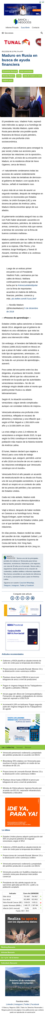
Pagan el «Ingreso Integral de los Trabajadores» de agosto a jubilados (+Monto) (22, 687)
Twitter (22, 585)
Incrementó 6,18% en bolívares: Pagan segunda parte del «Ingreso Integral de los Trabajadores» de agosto (22, 707)
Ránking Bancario (8, 947)
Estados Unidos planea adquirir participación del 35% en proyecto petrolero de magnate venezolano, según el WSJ (23, 839)
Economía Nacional (10, 71)
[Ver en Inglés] (40, 2)
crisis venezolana (26, 71)
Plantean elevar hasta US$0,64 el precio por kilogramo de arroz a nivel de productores (21, 678)
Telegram (7, 585)
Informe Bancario (8, 952)
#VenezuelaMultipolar (28, 285)
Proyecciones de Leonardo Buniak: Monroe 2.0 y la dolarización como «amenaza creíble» (23, 670)
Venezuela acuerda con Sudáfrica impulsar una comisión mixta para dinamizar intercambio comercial (22, 874)
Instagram (15, 585)
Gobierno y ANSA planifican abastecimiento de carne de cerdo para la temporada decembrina (22, 662)
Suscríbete (25, 28)
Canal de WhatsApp (26, 583)
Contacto (35, 28)
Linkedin (10, 1004)
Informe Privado (12, 28)
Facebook (30, 585)
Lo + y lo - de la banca (10, 958)
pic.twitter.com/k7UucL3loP (24, 299)
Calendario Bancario (9, 963)
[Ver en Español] (43, 2)
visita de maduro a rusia (32, 76)
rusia (19, 76)
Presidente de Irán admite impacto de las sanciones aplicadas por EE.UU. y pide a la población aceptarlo (20, 885)
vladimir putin (7, 80)
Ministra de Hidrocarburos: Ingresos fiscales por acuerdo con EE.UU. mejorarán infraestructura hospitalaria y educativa (22, 790)
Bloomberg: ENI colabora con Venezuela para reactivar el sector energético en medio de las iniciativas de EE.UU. (21, 763)
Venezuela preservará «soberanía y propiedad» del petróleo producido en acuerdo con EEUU (22, 754)
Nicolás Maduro (8, 76)
